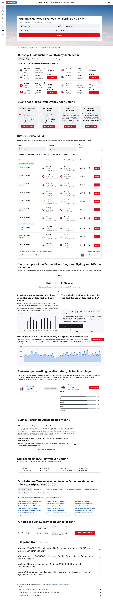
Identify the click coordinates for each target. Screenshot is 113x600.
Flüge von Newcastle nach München (84, 510)
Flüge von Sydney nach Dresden (55, 505)
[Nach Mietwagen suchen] (3, 14)
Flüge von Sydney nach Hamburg (27, 503)
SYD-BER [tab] (59, 275)
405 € (78, 18)
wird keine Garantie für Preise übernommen (59, 584)
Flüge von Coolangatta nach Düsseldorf (29, 510)
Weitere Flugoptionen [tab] (44, 493)
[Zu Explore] (3, 21)
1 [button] (82, 255)
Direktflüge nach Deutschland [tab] (54, 489)
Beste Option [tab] (36, 59)
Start (18, 47)
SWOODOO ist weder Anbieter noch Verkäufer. (33, 589)
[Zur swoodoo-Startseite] (11, 2)
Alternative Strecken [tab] (25, 489)
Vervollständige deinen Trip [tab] (27, 493)
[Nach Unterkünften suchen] (3, 11)
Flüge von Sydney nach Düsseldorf (55, 503)
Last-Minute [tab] (46, 59)
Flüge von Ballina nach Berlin (26, 512)
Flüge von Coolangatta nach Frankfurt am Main (31, 505)
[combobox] (25, 22)
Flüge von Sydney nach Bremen (82, 505)
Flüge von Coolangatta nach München (84, 508)
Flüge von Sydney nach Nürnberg (27, 508)
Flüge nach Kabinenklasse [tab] (73, 489)
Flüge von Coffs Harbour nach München (85, 515)
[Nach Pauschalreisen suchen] (3, 18)
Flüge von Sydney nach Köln (81, 501)
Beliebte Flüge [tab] (38, 489)
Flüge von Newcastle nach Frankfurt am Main (58, 515)
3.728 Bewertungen (32, 391)
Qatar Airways (30, 386)
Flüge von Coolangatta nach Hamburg (56, 512)
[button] (3, 2)
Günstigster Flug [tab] (24, 59)
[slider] (102, 150)
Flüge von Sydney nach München (55, 501)
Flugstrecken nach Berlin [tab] (91, 489)
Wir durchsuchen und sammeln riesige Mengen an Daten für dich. (39, 592)
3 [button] (89, 255)
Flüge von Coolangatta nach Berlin (55, 510)
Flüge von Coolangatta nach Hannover (29, 515)
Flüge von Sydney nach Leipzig (54, 508)
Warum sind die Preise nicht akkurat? (30, 595)
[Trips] (3, 26)
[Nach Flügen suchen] (3, 7)
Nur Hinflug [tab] (56, 59)
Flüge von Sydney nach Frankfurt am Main (30, 501)
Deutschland (24, 47)
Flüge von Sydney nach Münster (83, 512)
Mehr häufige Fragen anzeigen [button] (47, 449)
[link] (27, 126)
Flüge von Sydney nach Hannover (83, 503)
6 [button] (96, 255)
